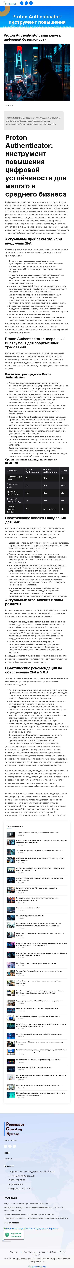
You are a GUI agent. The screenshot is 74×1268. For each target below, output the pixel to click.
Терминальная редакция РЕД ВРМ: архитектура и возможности (39, 850)
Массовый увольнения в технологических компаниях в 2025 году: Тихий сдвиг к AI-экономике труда (40, 1094)
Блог (37, 1255)
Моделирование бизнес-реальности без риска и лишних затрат (39, 1085)
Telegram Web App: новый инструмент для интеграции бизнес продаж (39, 972)
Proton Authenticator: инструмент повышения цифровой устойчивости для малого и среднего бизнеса (41, 954)
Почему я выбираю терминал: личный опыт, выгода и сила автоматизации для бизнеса (37, 899)
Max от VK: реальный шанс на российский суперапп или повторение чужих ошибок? (41, 1076)
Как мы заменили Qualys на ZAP (28, 908)
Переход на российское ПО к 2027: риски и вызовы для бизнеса (39, 1001)
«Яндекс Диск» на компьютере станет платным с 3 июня (37, 833)
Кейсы (53, 1252)
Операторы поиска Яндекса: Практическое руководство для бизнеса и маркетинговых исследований (41, 1051)
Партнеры (8, 1159)
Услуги (42, 1252)
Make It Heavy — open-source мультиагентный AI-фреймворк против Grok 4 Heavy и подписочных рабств (41, 1025)
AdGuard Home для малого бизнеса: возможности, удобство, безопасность (38, 982)
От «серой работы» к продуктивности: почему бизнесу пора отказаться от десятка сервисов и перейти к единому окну (38, 925)
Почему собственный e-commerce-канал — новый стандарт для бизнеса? (40, 934)
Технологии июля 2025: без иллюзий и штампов (33, 1067)
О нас (62, 1252)
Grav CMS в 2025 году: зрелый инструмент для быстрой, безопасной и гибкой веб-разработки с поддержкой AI (41, 944)
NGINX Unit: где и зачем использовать (30, 916)
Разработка (29, 1252)
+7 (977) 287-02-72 (16, 1180)
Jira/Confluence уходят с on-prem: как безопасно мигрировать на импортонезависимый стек (40, 869)
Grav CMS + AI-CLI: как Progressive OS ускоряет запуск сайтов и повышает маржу (39, 879)
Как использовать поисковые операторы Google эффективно (38, 1060)
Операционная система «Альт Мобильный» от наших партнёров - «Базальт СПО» (40, 859)
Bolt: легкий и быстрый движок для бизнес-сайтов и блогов (38, 1016)
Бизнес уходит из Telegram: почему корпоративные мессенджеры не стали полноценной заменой (41, 842)
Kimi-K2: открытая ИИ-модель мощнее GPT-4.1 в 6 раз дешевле (39, 1034)
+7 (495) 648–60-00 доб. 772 (21, 1176)
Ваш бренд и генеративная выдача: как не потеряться (36, 963)
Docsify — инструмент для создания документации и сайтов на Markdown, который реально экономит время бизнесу (39, 992)
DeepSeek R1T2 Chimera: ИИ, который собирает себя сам (37, 1009)
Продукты (14, 1252)
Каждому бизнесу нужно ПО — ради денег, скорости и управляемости (36, 889)
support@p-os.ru (15, 1184)
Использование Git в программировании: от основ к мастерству (39, 1042)
